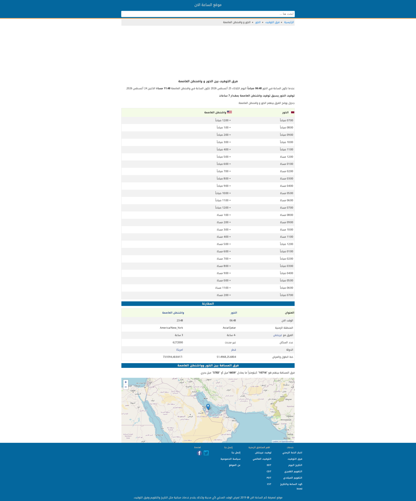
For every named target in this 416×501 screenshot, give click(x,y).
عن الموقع (234, 465)
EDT (269, 465)
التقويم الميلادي (292, 478)
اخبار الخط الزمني (292, 452)
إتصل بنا (236, 452)
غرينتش (277, 335)
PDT (269, 478)
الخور (258, 22)
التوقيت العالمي (262, 459)
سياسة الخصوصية (230, 459)
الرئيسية (289, 22)
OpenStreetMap (287, 441)
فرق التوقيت (272, 22)
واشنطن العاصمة (173, 312)
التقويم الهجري (293, 471)
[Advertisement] (208, 52)
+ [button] (126, 382)
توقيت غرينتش (263, 452)
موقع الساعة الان (208, 4)
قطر (233, 349)
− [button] (126, 387)
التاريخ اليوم (295, 465)
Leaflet (275, 441)
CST (269, 484)
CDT (269, 471)
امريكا (179, 349)
